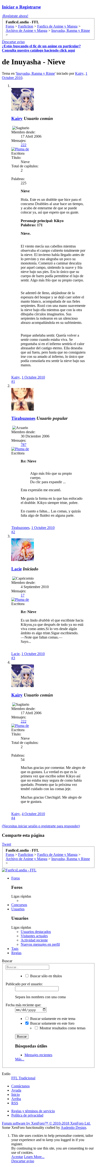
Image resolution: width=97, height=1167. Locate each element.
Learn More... (34, 1157)
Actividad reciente (34, 940)
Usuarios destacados (36, 932)
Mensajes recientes (38, 1055)
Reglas (16, 953)
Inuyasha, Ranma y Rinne (35, 73)
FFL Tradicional (23, 1078)
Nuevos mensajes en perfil (40, 944)
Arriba (16, 1099)
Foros (15, 878)
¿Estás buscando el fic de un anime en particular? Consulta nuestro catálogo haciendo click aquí (41, 48)
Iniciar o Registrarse (21, 6)
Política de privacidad (27, 1115)
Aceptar (17, 1157)
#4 (13, 818)
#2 (13, 532)
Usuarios (17, 909)
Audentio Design (73, 1128)
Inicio (15, 1095)
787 (23, 445)
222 (23, 145)
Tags (14, 949)
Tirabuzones (23, 418)
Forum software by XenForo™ (46, 1123)
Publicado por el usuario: (24, 984)
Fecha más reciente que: (23, 1005)
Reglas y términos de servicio (33, 1111)
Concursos (19, 905)
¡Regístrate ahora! (15, 16)
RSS (14, 1103)
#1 (13, 381)
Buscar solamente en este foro (51, 1023)
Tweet (6, 844)
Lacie (16, 568)
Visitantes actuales (34, 936)
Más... (19, 1059)
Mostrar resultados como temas (62, 1028)
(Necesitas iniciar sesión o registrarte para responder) (41, 826)
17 (22, 595)
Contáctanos (20, 1086)
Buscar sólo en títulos (45, 976)
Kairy (79, 73)
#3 (13, 658)
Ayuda (16, 1090)
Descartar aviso (13, 42)
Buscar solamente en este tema (52, 1019)
